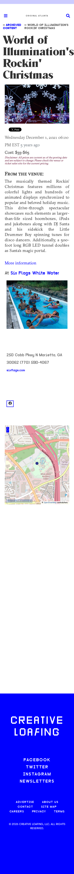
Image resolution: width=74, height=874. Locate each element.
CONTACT (25, 806)
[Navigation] (4, 16)
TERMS (59, 811)
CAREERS (16, 811)
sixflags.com (16, 370)
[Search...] (68, 16)
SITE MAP (48, 806)
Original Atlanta (37, 16)
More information (20, 262)
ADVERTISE (25, 802)
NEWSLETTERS (37, 781)
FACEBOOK (37, 760)
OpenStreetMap (50, 503)
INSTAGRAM (37, 774)
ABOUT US (50, 802)
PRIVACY (39, 811)
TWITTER (37, 767)
